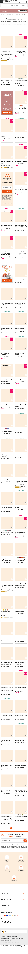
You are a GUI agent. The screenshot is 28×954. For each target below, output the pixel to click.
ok (25, 840)
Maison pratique (9, 14)
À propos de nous (6, 899)
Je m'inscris (7, 191)
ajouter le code (23, 10)
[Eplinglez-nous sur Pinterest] (10, 923)
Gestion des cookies (6, 940)
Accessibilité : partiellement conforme (10, 942)
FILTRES (7, 30)
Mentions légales (5, 938)
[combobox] (14, 5)
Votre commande (6, 887)
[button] (14, 931)
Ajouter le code (7, 112)
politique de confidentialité (21, 847)
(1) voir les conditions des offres (7, 948)
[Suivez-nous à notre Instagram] (8, 923)
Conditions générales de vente (8, 936)
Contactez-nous (5, 905)
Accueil (2, 14)
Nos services (4, 893)
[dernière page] (17, 828)
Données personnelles (16, 938)
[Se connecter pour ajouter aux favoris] (12, 46)
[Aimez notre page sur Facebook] (2, 923)
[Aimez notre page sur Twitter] (5, 923)
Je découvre (7, 280)
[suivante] (15, 828)
